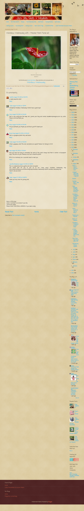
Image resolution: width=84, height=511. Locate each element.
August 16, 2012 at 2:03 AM (19, 114)
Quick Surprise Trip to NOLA (75, 211)
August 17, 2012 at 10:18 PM (20, 177)
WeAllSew (73, 299)
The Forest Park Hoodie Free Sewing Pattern (75, 368)
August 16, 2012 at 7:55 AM (19, 150)
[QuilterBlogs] (74, 461)
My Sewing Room (19, 26)
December (75, 149)
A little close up (77, 284)
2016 (72, 137)
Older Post (63, 212)
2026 (72, 112)
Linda (10, 106)
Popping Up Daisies (75, 215)
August (75, 163)
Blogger (50, 502)
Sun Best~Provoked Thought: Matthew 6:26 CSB (74, 475)
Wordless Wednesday (36, 82)
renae (11, 177)
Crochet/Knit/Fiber (49, 26)
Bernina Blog (74, 326)
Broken (74, 179)
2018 (72, 132)
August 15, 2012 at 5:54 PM (21, 97)
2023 (72, 120)
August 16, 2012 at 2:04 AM (19, 125)
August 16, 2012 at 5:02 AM (19, 142)
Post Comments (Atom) (18, 215)
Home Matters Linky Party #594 (74, 293)
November (75, 153)
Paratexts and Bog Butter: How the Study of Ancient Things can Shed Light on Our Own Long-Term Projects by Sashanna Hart (75, 315)
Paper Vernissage (74, 374)
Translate (74, 75)
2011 (72, 270)
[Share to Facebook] (10, 88)
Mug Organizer (77, 406)
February (75, 262)
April (74, 257)
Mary (10, 114)
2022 (72, 122)
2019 (72, 130)
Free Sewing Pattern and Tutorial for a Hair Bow (74, 329)
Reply (10, 101)
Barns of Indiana (75, 219)
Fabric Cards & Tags (39, 26)
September (75, 160)
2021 (72, 125)
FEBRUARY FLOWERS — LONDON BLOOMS (74, 392)
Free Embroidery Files (31, 22)
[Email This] (7, 88)
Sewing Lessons (29, 26)
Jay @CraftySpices (14, 164)
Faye (10, 150)
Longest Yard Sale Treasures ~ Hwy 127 (76, 174)
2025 (72, 115)
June (74, 252)
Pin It (71, 451)
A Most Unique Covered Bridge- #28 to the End (76, 232)
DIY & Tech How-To (15, 22)
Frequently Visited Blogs (11, 496)
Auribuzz (73, 308)
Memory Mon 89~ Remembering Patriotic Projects (74, 85)
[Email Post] (63, 86)
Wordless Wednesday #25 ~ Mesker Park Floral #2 (75, 197)
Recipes (22, 22)
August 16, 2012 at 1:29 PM (26, 164)
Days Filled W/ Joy (75, 290)
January (75, 266)
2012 (72, 147)
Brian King (12, 133)
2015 (72, 140)
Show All (77, 398)
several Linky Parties (31, 80)
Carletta (11, 97)
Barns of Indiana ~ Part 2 (75, 205)
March (74, 259)
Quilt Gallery (57, 22)
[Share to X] (9, 88)
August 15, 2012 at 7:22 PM (19, 106)
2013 (72, 145)
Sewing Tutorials (49, 22)
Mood (72, 366)
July (74, 249)
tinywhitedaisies (74, 388)
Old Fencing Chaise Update (75, 245)
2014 (72, 142)
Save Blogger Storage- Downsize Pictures (75, 189)
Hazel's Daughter (73, 347)
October (75, 157)
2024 (72, 117)
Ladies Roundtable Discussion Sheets (63, 26)
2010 (72, 273)
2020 (72, 127)
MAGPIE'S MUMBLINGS (74, 280)
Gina (72, 335)
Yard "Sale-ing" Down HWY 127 (76, 240)
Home (7, 22)
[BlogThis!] (8, 88)
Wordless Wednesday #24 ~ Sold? (75, 225)
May (74, 254)
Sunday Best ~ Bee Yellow (76, 182)
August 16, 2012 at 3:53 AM (22, 133)
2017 (72, 135)
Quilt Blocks (40, 22)
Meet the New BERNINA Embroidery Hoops (74, 302)
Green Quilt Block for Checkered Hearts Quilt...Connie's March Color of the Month (75, 355)
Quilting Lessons (10, 26)
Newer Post (9, 212)
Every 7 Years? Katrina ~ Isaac (75, 168)
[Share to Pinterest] (11, 88)
